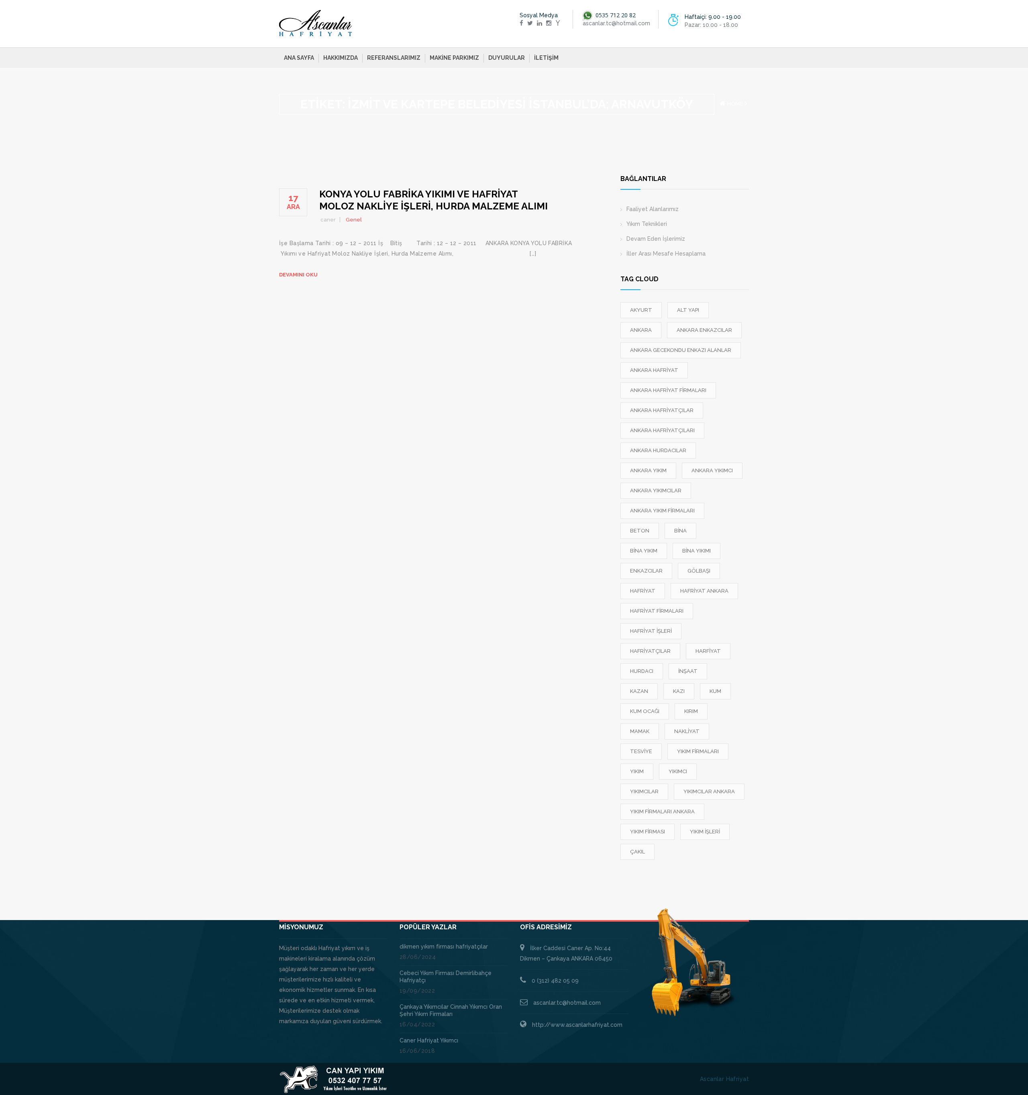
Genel (354, 220)
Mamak (639, 731)
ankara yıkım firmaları (662, 511)
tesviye (641, 751)
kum (715, 691)
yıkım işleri (705, 832)
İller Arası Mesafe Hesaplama (666, 253)
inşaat (688, 671)
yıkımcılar (644, 791)
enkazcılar (646, 571)
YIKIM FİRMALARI (698, 751)
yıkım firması (647, 832)
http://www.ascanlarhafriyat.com (577, 1025)
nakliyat (687, 731)
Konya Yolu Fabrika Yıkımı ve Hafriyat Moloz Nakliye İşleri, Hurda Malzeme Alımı (433, 200)
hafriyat (642, 591)
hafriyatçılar (650, 651)
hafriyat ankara (704, 591)
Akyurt (641, 310)
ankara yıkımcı (712, 470)
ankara (641, 330)
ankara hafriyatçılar (661, 410)
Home (735, 104)
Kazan (639, 691)
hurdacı (641, 671)
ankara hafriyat (654, 370)
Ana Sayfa (299, 58)
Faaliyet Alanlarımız (652, 209)
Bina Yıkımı (696, 551)
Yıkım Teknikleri (646, 224)
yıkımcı (678, 771)
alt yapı (688, 310)
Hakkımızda (340, 58)
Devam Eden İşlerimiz (655, 239)
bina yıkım (643, 551)
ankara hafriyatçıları (662, 430)
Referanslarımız (393, 58)
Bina (680, 531)
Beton (639, 531)
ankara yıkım (648, 470)
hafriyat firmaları (656, 611)
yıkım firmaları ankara (662, 812)
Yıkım (637, 771)
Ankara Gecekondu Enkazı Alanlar (680, 350)
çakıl (637, 852)
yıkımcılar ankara (709, 791)
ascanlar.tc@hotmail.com (567, 1003)
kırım (691, 711)
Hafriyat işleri (651, 631)
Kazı (679, 691)
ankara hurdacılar (658, 450)
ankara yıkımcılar (655, 491)
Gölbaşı (698, 571)
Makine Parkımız (454, 58)
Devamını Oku (298, 275)
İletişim (546, 58)
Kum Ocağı (644, 711)
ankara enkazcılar (704, 330)
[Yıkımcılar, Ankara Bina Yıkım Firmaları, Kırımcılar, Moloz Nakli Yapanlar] (315, 23)
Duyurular (506, 58)
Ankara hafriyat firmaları (668, 390)
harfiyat (708, 651)
